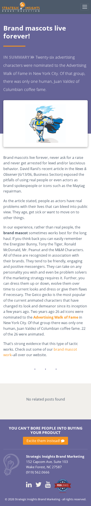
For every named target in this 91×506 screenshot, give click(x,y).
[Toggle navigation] (84, 6)
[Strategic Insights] (11, 464)
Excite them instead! (44, 440)
